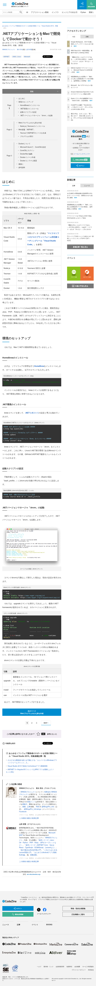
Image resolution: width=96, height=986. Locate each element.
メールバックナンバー (82, 154)
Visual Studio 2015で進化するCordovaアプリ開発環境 (27, 766)
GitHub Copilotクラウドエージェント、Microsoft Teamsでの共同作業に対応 (82, 70)
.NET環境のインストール (29, 108)
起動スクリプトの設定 (28, 112)
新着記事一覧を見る (80, 247)
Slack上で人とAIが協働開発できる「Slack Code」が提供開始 (81, 99)
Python (83, 12)
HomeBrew (39, 366)
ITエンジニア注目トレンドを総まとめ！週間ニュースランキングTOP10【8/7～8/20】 (80, 238)
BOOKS (49, 924)
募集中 (24, 804)
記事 (29, 806)
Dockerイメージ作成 (27, 157)
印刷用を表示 (10, 743)
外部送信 (91, 970)
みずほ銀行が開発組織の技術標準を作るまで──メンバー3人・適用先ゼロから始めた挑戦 (79, 195)
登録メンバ (31, 801)
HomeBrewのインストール (30, 105)
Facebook (22, 811)
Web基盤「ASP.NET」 (26, 129)
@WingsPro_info (48, 806)
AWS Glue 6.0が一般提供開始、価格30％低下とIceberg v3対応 (81, 51)
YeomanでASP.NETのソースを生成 (33, 133)
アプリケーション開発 (40, 12)
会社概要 (77, 966)
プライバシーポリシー (79, 970)
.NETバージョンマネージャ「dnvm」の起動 (36, 115)
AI (27, 12)
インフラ (55, 12)
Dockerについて (24, 143)
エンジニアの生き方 (70, 12)
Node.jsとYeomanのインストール (32, 126)
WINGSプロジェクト (28, 792)
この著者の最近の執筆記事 (29, 818)
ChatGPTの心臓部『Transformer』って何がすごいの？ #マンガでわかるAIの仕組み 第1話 (82, 107)
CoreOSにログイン (27, 150)
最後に (20, 164)
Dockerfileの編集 (26, 154)
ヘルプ (39, 966)
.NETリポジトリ (32, 412)
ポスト (48, 56)
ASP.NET (6, 57)
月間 (87, 37)
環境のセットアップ (25, 102)
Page (9, 129)
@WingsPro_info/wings (32, 809)
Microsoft (27, 57)
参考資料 (21, 167)
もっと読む (10, 772)
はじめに (21, 98)
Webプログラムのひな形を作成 (30, 122)
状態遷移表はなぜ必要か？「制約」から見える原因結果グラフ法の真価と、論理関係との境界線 (82, 78)
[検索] (21, 12)
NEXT (45, 723)
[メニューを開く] (4, 4)
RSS (38, 806)
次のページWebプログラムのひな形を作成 (31, 712)
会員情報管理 (60, 966)
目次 (31, 91)
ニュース (87, 186)
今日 (73, 37)
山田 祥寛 (29, 49)
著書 (24, 806)
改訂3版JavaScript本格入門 (31, 850)
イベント (35, 924)
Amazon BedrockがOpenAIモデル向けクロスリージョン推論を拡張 (82, 93)
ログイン (81, 166)
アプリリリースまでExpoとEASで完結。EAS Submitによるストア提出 (80, 217)
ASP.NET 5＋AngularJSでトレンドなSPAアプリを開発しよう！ (31, 769)
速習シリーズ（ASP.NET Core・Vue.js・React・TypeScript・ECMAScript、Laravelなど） (37, 846)
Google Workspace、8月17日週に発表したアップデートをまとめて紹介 (82, 44)
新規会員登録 (81, 160)
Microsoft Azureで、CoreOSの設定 (33, 147)
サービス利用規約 (88, 966)
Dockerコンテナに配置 (28, 160)
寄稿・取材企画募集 (78, 908)
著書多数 (33, 855)
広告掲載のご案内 (78, 914)
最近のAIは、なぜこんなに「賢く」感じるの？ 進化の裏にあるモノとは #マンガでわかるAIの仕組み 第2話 (82, 117)
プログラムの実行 (26, 136)
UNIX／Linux (17, 57)
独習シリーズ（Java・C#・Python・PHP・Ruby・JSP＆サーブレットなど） (37, 842)
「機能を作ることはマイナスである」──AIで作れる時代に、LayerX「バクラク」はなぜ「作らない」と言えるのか (82, 60)
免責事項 (69, 966)
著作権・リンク (48, 966)
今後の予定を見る (81, 286)
